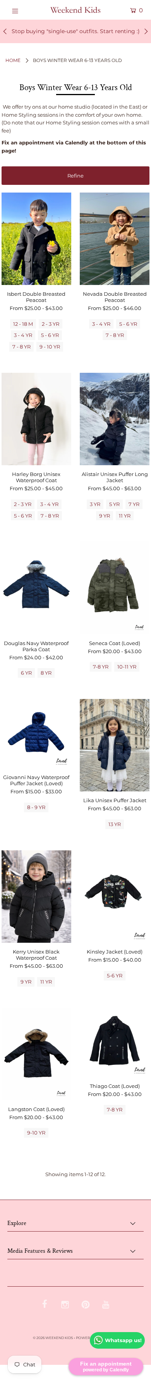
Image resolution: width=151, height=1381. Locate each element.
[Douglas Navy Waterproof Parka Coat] (36, 587)
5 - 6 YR (50, 335)
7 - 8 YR (21, 347)
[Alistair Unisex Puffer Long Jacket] (114, 419)
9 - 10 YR (49, 347)
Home (13, 60)
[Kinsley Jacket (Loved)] (114, 896)
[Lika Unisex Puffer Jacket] (114, 745)
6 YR (26, 673)
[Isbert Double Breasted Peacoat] (36, 239)
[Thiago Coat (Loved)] (114, 1042)
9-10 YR (36, 1133)
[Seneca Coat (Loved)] (114, 587)
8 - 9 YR (36, 807)
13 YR (114, 824)
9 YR (104, 516)
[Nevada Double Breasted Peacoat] (114, 239)
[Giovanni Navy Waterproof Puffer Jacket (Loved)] (36, 733)
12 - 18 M (23, 324)
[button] (75, 175)
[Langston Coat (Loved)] (36, 1054)
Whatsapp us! (123, 1340)
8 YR (46, 673)
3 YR (95, 504)
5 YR (114, 504)
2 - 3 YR (50, 324)
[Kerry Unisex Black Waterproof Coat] (36, 896)
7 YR (134, 504)
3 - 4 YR (23, 335)
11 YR (124, 516)
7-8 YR (100, 667)
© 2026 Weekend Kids (53, 1338)
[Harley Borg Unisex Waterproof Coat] (36, 419)
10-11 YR (126, 667)
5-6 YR (114, 975)
